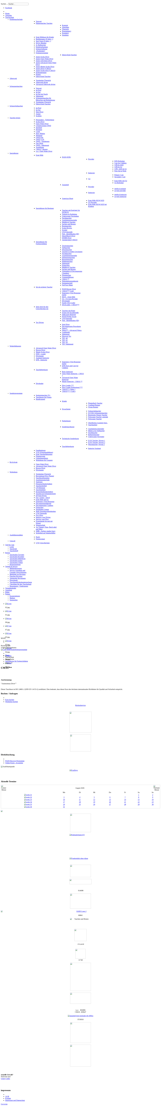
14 (125, 800)
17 (64, 802)
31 (64, 807)
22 (139, 802)
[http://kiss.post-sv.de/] (80, 871)
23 (153, 802)
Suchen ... (4, 4)
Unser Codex (5, 1079)
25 (80, 804)
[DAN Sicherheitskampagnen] (80, 998)
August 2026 (79, 788)
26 (94, 804)
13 (110, 800)
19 (94, 802)
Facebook (8, 8)
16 (153, 800)
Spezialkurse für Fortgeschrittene (16, 661)
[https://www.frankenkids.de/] (80, 860)
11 (80, 800)
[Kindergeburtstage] (80, 823)
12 (94, 800)
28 (125, 804)
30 (153, 804)
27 (110, 804)
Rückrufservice (80, 705)
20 (110, 802)
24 (64, 804)
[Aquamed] (80, 1016)
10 (64, 800)
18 (80, 802)
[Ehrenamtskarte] (80, 1056)
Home (7, 655)
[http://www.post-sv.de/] (80, 881)
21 (125, 802)
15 (139, 800)
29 (139, 804)
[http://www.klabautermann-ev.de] (80, 845)
